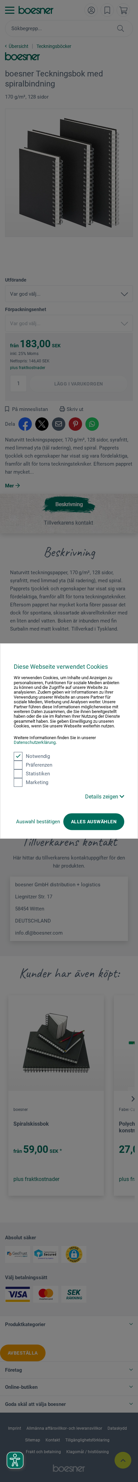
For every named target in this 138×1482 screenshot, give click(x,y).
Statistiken (38, 774)
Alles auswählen (94, 821)
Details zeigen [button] (102, 796)
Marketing (37, 782)
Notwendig (38, 756)
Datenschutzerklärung (35, 742)
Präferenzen (39, 765)
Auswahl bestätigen (38, 822)
